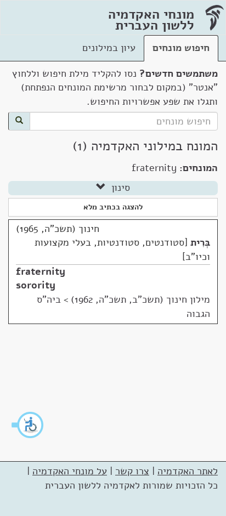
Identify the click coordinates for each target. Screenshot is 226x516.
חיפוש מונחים (181, 47)
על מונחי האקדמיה (69, 471)
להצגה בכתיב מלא (113, 207)
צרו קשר (132, 471)
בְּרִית (200, 242)
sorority (35, 285)
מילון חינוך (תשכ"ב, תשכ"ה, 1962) (140, 299)
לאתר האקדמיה (187, 471)
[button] (28, 425)
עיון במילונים (108, 47)
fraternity (40, 271)
